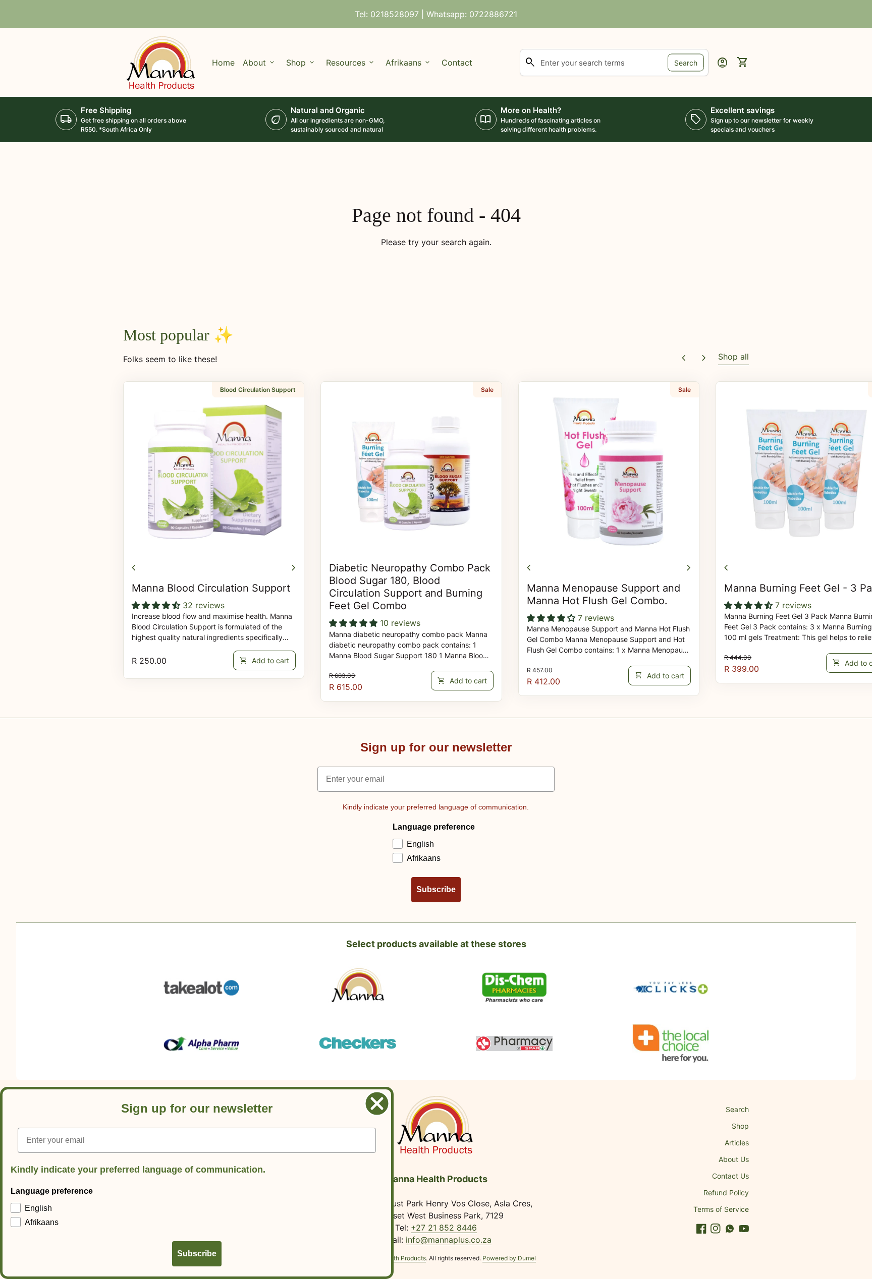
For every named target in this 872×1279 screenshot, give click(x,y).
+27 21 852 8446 (444, 1228)
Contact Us (730, 1176)
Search (685, 62)
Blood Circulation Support (258, 389)
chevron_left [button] (684, 358)
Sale (487, 389)
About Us (734, 1159)
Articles (737, 1142)
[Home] (161, 61)
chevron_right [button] (704, 358)
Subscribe (436, 889)
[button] (157, 605)
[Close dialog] (377, 1103)
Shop (740, 1126)
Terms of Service (721, 1209)
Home (223, 62)
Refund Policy (726, 1192)
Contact (457, 62)
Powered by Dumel (509, 1258)
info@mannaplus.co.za (449, 1240)
